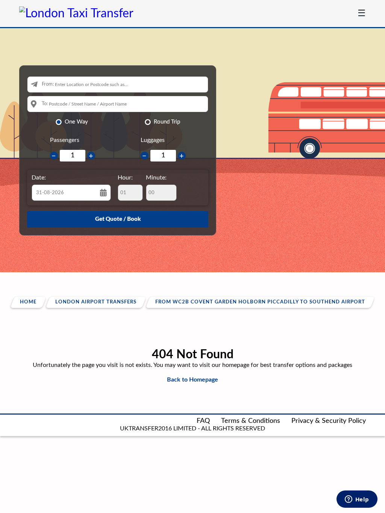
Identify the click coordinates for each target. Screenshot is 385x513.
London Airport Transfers (95, 302)
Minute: (156, 178)
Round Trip (167, 122)
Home (28, 302)
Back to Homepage (192, 380)
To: (45, 103)
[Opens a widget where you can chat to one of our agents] (356, 499)
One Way (76, 122)
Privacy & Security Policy (328, 421)
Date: (39, 178)
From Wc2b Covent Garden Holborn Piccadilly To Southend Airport (260, 302)
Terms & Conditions (250, 421)
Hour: (125, 178)
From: (48, 84)
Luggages (153, 140)
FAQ (203, 421)
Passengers (64, 140)
